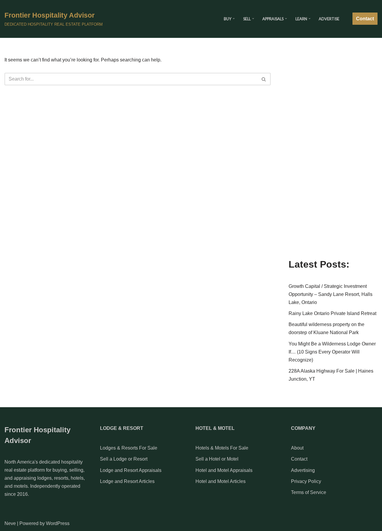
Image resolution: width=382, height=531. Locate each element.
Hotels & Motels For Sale (221, 447)
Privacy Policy (306, 481)
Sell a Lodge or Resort (123, 458)
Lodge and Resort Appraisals (130, 470)
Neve (10, 523)
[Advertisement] (333, 157)
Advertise (329, 18)
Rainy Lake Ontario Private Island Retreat (332, 313)
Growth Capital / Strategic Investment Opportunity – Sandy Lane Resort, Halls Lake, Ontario (330, 294)
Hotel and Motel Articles (220, 481)
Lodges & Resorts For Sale (128, 447)
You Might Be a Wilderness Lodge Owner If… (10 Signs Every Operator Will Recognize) (332, 351)
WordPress (58, 523)
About (297, 447)
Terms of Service (308, 492)
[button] (234, 18)
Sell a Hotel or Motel (216, 458)
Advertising (303, 470)
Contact (365, 18)
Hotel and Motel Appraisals (223, 470)
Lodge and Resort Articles (127, 481)
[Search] (264, 79)
